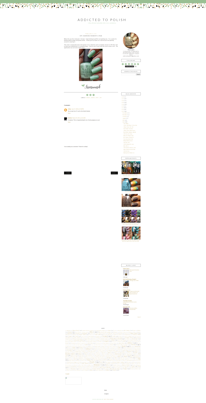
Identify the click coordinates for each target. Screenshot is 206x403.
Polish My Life (110, 360)
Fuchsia (73, 343)
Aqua (109, 330)
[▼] (121, 111)
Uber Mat (106, 368)
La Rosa (124, 349)
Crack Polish (91, 336)
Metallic (135, 352)
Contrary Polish (137, 334)
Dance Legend (90, 337)
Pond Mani (118, 360)
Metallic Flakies (70, 354)
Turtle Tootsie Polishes (84, 368)
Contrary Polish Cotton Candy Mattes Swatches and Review (131, 241)
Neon (129, 355)
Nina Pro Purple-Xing (128, 135)
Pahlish (88, 359)
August (124, 118)
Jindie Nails (73, 349)
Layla (88, 350)
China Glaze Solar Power (129, 130)
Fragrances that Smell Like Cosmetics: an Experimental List (134, 292)
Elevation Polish (79, 340)
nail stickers (98, 355)
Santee (93, 363)
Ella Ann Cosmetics (90, 340)
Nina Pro (82, 356)
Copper (70, 336)
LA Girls (118, 349)
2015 (123, 102)
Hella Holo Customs (111, 346)
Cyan (84, 337)
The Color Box (79, 367)
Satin (98, 363)
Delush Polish (119, 337)
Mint (97, 97)
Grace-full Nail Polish (96, 344)
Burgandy (77, 333)
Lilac (119, 350)
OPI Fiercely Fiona (128, 133)
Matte (109, 352)
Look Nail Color (92, 351)
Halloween (90, 346)
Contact (115, 1)
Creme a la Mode (128, 336)
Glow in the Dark (78, 344)
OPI (101, 97)
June (124, 122)
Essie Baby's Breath (128, 128)
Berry (139, 330)
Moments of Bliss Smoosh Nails (133, 309)
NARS (119, 355)
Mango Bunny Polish (77, 352)
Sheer (90, 365)
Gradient (105, 344)
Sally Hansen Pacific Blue (129, 149)
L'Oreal (112, 349)
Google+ (67, 374)
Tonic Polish (117, 367)
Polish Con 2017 (91, 360)
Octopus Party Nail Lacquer (97, 357)
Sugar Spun (109, 366)
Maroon (92, 352)
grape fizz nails (126, 307)
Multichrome (118, 354)
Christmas (67, 334)
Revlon (129, 362)
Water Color (138, 368)
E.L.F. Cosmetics (69, 340)
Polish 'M (83, 360)
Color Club (98, 334)
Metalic (129, 352)
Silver (108, 365)
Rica (134, 362)
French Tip (136, 341)
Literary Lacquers (134, 350)
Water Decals (70, 370)
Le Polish (94, 350)
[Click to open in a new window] (91, 81)
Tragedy (67, 368)
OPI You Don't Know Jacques (130, 207)
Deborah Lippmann (109, 337)
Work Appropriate (100, 370)
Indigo (82, 347)
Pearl (116, 359)
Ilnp (69, 347)
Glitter (130, 343)
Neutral (137, 355)
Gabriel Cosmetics (82, 343)
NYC (66, 357)
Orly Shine (126, 123)
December (125, 112)
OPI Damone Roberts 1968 (130, 147)
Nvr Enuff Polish (135, 356)
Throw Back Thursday (106, 367)
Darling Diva (99, 337)
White (91, 370)
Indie (74, 347)
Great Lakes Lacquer (122, 344)
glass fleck (122, 343)
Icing (132, 346)
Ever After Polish (122, 340)
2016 (123, 100)
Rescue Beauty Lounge (118, 362)
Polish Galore (126, 268)
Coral (76, 336)
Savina (103, 363)
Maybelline (123, 352)
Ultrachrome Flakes (115, 368)
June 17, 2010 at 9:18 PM (78, 109)
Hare (104, 346)
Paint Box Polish (97, 359)
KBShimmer (89, 349)
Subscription (96, 366)
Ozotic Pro (81, 359)
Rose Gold (69, 363)
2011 (123, 109)
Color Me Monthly (108, 334)
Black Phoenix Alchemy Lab (81, 332)
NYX (71, 357)
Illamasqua (138, 346)
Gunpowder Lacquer (81, 346)
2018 (123, 96)
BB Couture (127, 330)
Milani (80, 354)
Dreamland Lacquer (103, 338)
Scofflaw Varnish (111, 363)
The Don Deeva (87, 367)
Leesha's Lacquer (102, 350)
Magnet (137, 351)
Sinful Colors (117, 365)
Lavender (70, 350)
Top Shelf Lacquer (134, 367)
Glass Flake (114, 343)
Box (135, 332)
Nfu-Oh (67, 356)
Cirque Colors (82, 334)
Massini (104, 352)
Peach (111, 359)
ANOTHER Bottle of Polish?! (129, 279)
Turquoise (73, 368)
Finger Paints (82, 341)
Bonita (130, 332)
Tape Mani (126, 366)
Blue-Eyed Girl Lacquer (105, 332)
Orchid (70, 359)
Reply (69, 113)
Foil (124, 341)
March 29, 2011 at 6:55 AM (78, 118)
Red (101, 362)
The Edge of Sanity (127, 300)
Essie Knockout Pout (128, 139)
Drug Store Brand (116, 338)
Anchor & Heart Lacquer (88, 330)
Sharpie (75, 365)
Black (70, 332)
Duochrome (135, 338)
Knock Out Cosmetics (103, 349)
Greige (67, 346)
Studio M (89, 366)
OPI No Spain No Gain (129, 144)
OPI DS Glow (126, 151)
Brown (70, 333)
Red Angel (108, 362)
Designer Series (129, 337)
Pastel (105, 359)
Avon (115, 330)
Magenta (129, 351)
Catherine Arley (112, 333)
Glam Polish (106, 343)
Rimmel (139, 362)
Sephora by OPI (125, 363)
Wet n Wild (85, 370)
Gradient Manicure (130, 191)
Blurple (116, 332)
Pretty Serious (138, 360)
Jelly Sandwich (128, 347)
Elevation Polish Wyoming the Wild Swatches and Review (130, 224)
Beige (134, 330)
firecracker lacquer (92, 341)
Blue (92, 332)
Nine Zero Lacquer (90, 356)
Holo (124, 346)
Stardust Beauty (81, 366)
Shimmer (97, 365)
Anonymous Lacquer (101, 330)
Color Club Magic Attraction (130, 125)
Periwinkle (122, 359)
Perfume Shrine (126, 290)
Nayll (124, 355)
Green (93, 97)
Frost (67, 343)
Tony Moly (125, 367)
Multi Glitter (110, 353)
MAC (124, 351)
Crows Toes (136, 336)
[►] (121, 96)
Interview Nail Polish (100, 347)
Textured (71, 367)
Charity (126, 333)
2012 (123, 107)
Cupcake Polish (76, 337)
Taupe (133, 366)
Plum (78, 360)
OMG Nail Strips (124, 357)
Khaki (95, 349)
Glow (70, 344)
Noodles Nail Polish (100, 356)
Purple (92, 362)
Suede (103, 366)
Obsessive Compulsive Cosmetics (81, 357)
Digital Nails (87, 338)
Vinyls (132, 368)
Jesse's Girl (136, 347)
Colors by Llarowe (118, 334)
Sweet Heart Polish (118, 366)
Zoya (114, 370)
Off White (109, 357)
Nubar (119, 356)
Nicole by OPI (74, 356)
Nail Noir (70, 118)
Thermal (95, 367)
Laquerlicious (137, 349)
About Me (82, 1)
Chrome (75, 334)
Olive (116, 357)
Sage (79, 363)
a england (67, 330)
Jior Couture (81, 349)
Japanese (114, 347)
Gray (111, 344)
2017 (123, 98)
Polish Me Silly (102, 360)
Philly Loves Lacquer (131, 359)
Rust (75, 363)
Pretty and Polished (128, 360)
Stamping (73, 366)
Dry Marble (127, 338)
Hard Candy (98, 346)
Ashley (69, 109)
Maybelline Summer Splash (130, 132)
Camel (92, 333)
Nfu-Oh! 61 (126, 146)
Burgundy (85, 333)
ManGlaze (67, 352)
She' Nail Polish (83, 365)
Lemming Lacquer (112, 350)
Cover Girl (83, 336)
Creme (120, 336)
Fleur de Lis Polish (116, 341)
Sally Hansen (85, 363)
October (125, 116)
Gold (86, 344)
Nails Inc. (114, 355)
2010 (123, 111)
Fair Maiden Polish (132, 340)
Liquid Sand (125, 350)
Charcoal (120, 333)
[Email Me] (135, 64)
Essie (113, 340)
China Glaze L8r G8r (128, 127)
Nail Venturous (106, 355)
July (124, 120)
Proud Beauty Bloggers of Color (74, 362)
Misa (90, 353)
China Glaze (134, 333)
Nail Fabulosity (89, 355)
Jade (109, 347)
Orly (75, 359)
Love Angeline (101, 351)
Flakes (100, 341)
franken (130, 341)
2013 (123, 106)
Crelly (114, 336)
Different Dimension (77, 338)
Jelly (119, 347)
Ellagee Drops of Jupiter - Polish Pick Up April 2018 (130, 175)
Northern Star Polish (111, 356)
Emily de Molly (105, 340)
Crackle (98, 336)
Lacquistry (130, 349)
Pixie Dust (71, 360)
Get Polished (108, 399)
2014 (123, 104)
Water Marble (78, 370)
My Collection (133, 1)
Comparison (127, 334)
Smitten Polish (126, 365)
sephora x (133, 363)
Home (68, 1)
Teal (139, 366)
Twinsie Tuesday (96, 368)
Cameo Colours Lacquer (100, 333)
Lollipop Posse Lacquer (80, 351)
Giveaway (98, 343)
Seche (118, 363)
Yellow (107, 370)
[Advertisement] (91, 159)
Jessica (67, 349)
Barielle (120, 330)
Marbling (86, 352)
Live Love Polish (69, 351)
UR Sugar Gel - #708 (134, 280)
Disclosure (99, 1)
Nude (126, 356)
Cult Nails (68, 337)
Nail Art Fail (74, 355)
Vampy (125, 368)
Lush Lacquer (109, 351)
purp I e (86, 362)
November (125, 114)
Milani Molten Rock (128, 140)
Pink (139, 359)
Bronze (139, 332)
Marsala (98, 352)
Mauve (116, 352)
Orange (138, 357)
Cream (88, 97)
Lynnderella (117, 351)
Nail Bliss (82, 355)
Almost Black (76, 330)
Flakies (106, 341)
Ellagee (98, 340)
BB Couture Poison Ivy (129, 137)
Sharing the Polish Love (129, 152)
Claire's (91, 334)
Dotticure (95, 338)
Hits (119, 346)
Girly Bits (90, 343)
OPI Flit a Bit (127, 142)
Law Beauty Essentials (80, 350)
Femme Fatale (73, 341)
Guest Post (73, 346)
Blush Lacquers (123, 332)
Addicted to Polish (102, 20)
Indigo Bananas (90, 347)
